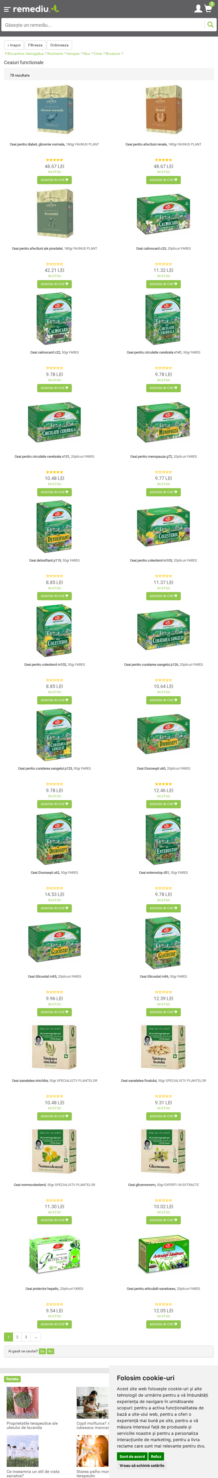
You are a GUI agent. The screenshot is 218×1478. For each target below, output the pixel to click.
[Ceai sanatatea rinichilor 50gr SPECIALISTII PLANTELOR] (54, 1046)
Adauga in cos (53, 180)
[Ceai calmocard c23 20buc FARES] (163, 214)
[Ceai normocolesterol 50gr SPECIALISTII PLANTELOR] (54, 1150)
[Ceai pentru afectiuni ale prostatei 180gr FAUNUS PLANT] (54, 214)
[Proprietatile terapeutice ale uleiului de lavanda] (23, 1402)
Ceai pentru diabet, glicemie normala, (54, 144)
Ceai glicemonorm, (163, 1185)
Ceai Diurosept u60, (163, 768)
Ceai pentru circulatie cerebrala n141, (163, 352)
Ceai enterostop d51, (163, 873)
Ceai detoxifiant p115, (54, 560)
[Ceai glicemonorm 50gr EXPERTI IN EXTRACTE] (163, 1150)
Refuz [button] (156, 1456)
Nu (50, 1351)
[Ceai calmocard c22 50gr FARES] (54, 318)
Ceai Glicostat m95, (54, 976)
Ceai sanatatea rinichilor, (54, 1081)
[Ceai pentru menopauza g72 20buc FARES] (163, 422)
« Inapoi (13, 45)
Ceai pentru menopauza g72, (163, 456)
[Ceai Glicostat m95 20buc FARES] (54, 942)
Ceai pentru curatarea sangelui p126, (163, 665)
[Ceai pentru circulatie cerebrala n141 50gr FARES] (163, 318)
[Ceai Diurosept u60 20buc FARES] (163, 734)
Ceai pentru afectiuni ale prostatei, (54, 248)
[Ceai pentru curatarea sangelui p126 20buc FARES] (163, 630)
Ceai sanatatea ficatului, (163, 1081)
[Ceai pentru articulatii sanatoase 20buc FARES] (163, 1254)
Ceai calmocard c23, (163, 248)
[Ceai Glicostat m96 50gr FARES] (163, 942)
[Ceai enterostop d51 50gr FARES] (163, 838)
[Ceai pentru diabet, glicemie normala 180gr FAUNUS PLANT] (54, 110)
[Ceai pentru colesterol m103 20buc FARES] (163, 526)
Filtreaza (35, 45)
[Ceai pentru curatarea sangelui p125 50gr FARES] (54, 734)
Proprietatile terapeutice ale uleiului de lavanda (32, 1425)
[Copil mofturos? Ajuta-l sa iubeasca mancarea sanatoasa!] (92, 1402)
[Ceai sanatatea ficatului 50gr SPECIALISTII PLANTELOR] (163, 1046)
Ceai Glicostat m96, (163, 976)
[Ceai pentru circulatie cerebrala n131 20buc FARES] (54, 422)
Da (42, 1351)
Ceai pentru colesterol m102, (54, 665)
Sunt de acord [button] (132, 1456)
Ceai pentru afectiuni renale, (163, 144)
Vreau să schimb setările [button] (142, 1465)
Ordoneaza (59, 45)
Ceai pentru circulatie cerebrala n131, (54, 456)
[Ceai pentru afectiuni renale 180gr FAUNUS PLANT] (163, 110)
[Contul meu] (198, 7)
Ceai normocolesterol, (54, 1185)
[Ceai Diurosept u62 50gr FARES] (54, 838)
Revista (12, 1379)
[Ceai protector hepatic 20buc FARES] (54, 1254)
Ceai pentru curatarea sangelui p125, (54, 768)
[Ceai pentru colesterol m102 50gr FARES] (54, 630)
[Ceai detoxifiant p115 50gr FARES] (54, 526)
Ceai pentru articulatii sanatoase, (163, 1289)
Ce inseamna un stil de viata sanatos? (33, 1474)
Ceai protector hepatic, (54, 1289)
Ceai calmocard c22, (54, 352)
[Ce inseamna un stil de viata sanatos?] (23, 1451)
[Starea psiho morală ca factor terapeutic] (92, 1451)
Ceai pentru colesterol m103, (163, 560)
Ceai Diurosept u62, (54, 873)
